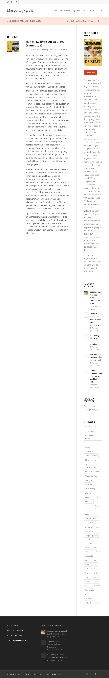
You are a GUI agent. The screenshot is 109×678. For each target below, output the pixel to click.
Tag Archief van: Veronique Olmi (24, 20)
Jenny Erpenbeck (91, 497)
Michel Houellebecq (92, 552)
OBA (86, 569)
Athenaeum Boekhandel (89, 437)
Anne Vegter (89, 427)
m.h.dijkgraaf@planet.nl (17, 640)
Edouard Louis (90, 460)
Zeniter (96, 603)
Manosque (89, 531)
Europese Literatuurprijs (90, 465)
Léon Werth (89, 523)
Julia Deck (88, 501)
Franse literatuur (91, 476)
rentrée (97, 586)
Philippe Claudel (91, 577)
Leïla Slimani (89, 510)
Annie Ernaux (90, 431)
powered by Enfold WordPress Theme (46, 674)
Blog (46, 49)
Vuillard (88, 603)
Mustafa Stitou (90, 560)
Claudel (88, 447)
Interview (88, 493)
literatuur (88, 514)
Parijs (93, 569)
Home (85, 21)
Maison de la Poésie (92, 527)
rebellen (88, 586)
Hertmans (88, 484)
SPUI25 (87, 594)
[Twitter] (8, 2)
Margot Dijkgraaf (61, 49)
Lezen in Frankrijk (91, 506)
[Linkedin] (12, 2)
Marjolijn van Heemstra (90, 541)
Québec (96, 581)
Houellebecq (90, 489)
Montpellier (89, 556)
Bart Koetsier (90, 443)
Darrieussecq (90, 451)
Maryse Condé (90, 547)
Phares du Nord (91, 573)
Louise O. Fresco (91, 518)
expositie (88, 472)
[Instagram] (16, 2)
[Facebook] (21, 2)
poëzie (87, 581)
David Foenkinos (91, 455)
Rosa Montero (90, 590)
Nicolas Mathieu (91, 564)
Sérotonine (89, 599)
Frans (97, 472)
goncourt (88, 480)
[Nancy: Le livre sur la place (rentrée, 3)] (13, 46)
